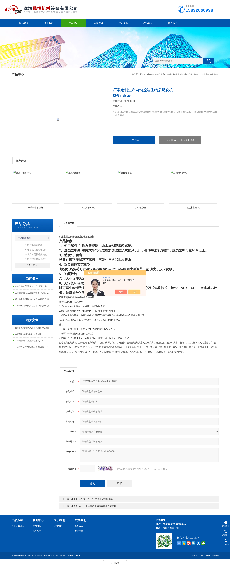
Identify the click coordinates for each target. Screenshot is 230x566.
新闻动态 (37, 526)
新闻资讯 (98, 23)
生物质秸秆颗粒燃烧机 (177, 74)
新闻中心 (38, 520)
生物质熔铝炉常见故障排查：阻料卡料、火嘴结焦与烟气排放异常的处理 (34, 286)
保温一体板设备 (35, 207)
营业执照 (115, 563)
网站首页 (24, 23)
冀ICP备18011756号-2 (57, 555)
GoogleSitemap (73, 555)
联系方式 (79, 526)
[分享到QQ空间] (184, 543)
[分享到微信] (203, 543)
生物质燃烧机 (160, 74)
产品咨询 (134, 140)
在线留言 (148, 23)
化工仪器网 (206, 555)
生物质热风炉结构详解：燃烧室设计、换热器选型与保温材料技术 (34, 347)
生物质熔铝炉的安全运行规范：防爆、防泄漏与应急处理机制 (34, 293)
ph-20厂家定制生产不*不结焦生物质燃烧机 (92, 499)
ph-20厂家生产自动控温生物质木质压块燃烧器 (93, 506)
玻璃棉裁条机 (88, 207)
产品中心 (149, 74)
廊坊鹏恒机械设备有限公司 (23, 555)
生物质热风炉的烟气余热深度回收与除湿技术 (33, 328)
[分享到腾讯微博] (194, 543)
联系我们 (173, 23)
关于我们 (49, 23)
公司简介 (58, 526)
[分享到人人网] (198, 543)
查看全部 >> (32, 265)
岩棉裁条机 (140, 207)
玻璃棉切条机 (193, 207)
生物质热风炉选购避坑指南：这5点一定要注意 (34, 306)
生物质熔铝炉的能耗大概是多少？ (29, 341)
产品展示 (73, 23)
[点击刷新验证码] (105, 468)
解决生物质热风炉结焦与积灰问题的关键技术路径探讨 (34, 299)
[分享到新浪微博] (189, 543)
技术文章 (123, 23)
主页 (141, 74)
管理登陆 (215, 555)
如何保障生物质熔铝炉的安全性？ (29, 334)
